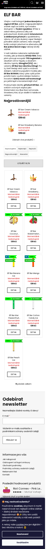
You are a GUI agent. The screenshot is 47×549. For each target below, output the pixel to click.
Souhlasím (23, 542)
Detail (14, 206)
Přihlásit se (11, 440)
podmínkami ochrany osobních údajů (21, 431)
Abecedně (23, 154)
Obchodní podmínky (12, 465)
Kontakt (6, 474)
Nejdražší (32, 149)
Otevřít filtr (23, 163)
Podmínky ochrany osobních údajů (18, 468)
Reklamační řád (10, 471)
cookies (20, 524)
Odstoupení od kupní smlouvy (16, 462)
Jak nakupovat (9, 459)
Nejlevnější (22, 149)
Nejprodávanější (11, 154)
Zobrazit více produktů (22, 139)
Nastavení (22, 534)
